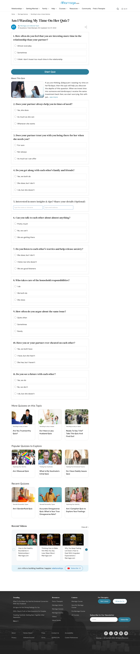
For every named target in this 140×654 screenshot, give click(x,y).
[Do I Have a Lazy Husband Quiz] (50, 417)
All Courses (75, 615)
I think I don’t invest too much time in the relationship (39, 59)
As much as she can (25, 117)
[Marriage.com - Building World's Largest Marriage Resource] (70, 4)
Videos (54, 616)
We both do (22, 293)
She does (21, 300)
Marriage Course (77, 601)
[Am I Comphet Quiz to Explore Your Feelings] (76, 495)
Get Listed (104, 601)
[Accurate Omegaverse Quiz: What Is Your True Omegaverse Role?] (50, 495)
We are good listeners (26, 268)
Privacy (14, 638)
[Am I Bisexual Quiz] (23, 457)
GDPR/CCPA (56, 638)
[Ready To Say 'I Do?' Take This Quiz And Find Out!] (76, 417)
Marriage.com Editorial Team (29, 26)
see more (54, 97)
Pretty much (22, 224)
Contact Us (55, 633)
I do (18, 286)
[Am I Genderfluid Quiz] (23, 495)
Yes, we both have (24, 349)
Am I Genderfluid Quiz (22, 508)
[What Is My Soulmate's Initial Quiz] (50, 457)
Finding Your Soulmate (46, 467)
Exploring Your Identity (19, 467)
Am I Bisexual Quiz (21, 471)
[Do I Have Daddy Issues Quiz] (76, 457)
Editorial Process (28, 638)
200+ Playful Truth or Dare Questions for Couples (29, 611)
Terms (43, 638)
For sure (20, 145)
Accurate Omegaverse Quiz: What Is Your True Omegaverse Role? (49, 511)
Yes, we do (21, 380)
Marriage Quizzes (57, 609)
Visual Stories (56, 620)
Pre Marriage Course (78, 611)
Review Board (27, 633)
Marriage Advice (57, 605)
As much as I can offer (26, 158)
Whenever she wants (26, 123)
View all (84, 527)
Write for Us (119, 601)
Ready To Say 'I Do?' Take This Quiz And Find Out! (74, 434)
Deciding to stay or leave (20, 426)
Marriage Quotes (57, 613)
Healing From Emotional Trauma (75, 467)
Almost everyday (24, 46)
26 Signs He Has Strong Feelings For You (26, 607)
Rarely (20, 331)
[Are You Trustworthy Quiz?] (23, 417)
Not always (22, 152)
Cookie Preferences (71, 638)
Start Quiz (50, 71)
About (14, 633)
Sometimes (22, 52)
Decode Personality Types (20, 504)
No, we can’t (22, 230)
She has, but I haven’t (26, 362)
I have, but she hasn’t (26, 356)
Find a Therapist (57, 601)
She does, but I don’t (26, 183)
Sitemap (98, 638)
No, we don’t (22, 387)
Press (43, 633)
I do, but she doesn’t (26, 190)
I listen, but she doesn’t (27, 262)
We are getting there (26, 237)
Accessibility (69, 633)
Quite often (22, 317)
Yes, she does (23, 110)
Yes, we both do (24, 176)
